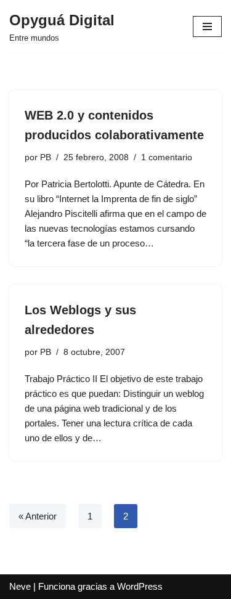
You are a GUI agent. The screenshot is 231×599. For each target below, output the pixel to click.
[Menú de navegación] (207, 26)
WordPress (140, 586)
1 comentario (166, 157)
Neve (20, 586)
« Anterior (37, 516)
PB (45, 157)
